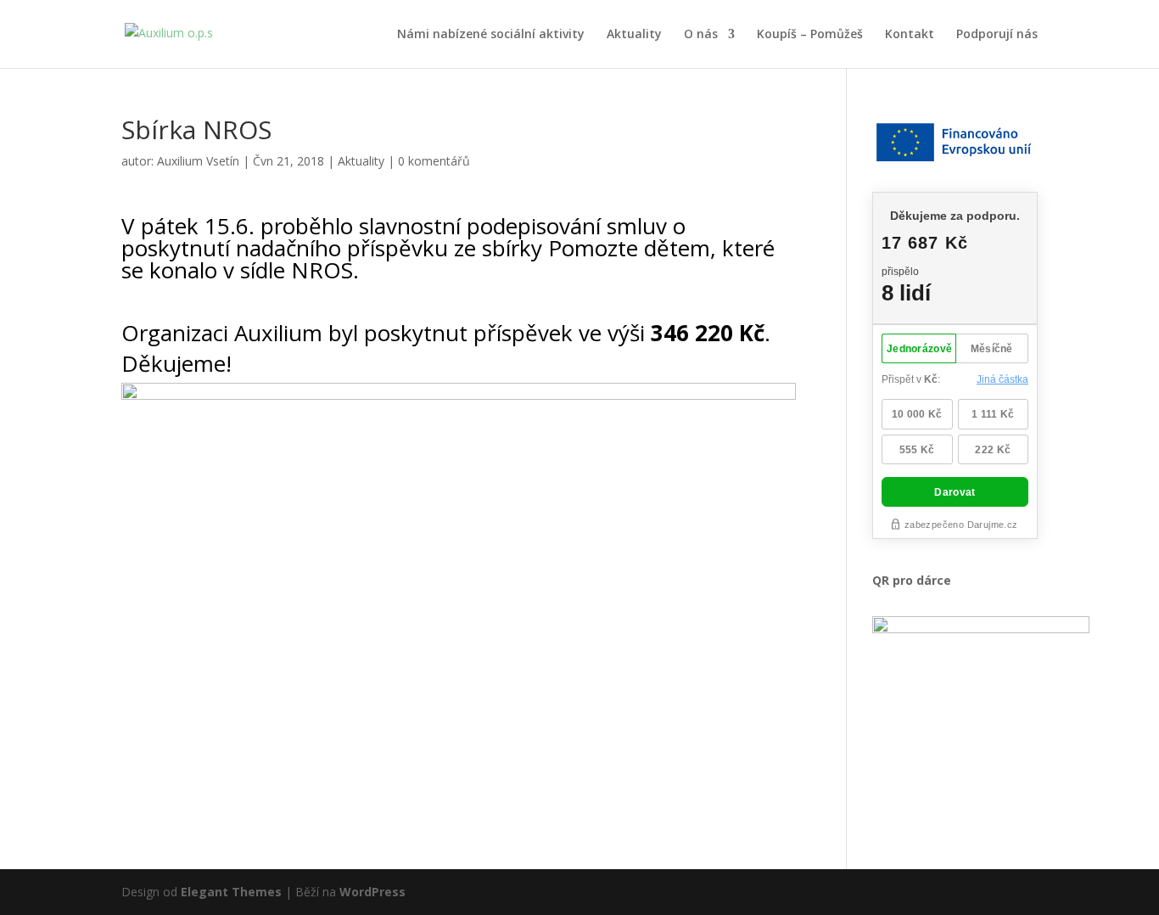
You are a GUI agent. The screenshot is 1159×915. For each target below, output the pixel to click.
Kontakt (909, 35)
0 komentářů (434, 161)
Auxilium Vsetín (198, 161)
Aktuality (634, 35)
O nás (701, 35)
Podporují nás (997, 35)
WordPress (372, 892)
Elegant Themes (231, 892)
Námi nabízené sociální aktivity (491, 35)
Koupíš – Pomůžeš (810, 35)
